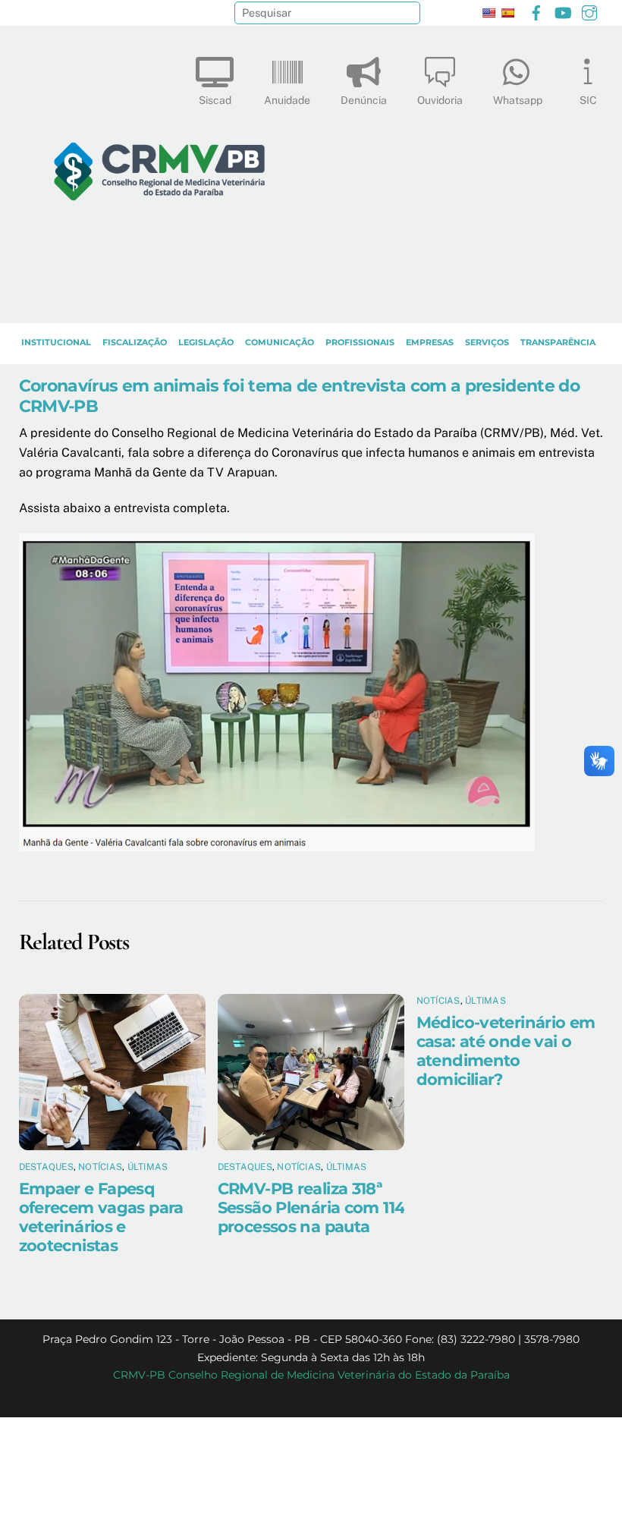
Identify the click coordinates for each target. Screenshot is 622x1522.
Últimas (147, 1167)
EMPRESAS (430, 342)
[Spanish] (507, 13)
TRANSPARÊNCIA (557, 342)
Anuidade (287, 100)
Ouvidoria (440, 100)
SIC (588, 100)
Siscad (215, 100)
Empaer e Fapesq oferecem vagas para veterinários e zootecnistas (101, 1217)
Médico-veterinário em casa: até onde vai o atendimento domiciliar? (505, 1051)
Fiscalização (134, 342)
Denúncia (364, 100)
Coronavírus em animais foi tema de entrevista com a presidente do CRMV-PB (299, 396)
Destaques (46, 1167)
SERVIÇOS (487, 342)
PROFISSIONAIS (359, 342)
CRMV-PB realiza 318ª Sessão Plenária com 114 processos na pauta (311, 1207)
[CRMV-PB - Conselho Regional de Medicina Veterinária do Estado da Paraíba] (159, 304)
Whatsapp (517, 100)
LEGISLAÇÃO (206, 342)
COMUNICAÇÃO (279, 342)
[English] (488, 13)
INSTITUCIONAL (56, 342)
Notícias (100, 1167)
